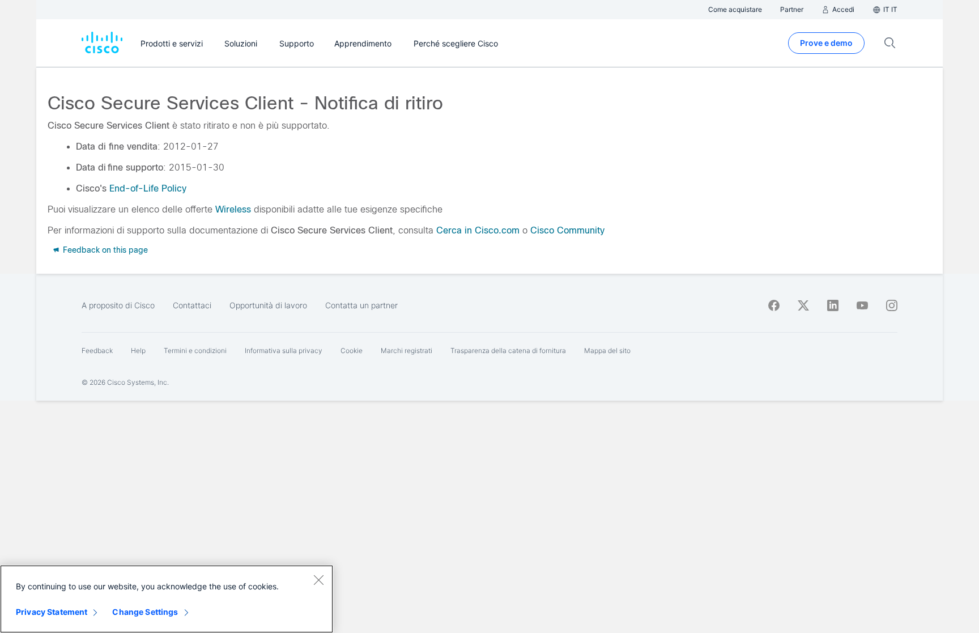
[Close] (318, 579)
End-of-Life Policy (147, 188)
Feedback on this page (104, 249)
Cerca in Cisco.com (478, 230)
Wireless (233, 209)
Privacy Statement (51, 612)
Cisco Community (567, 230)
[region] (166, 599)
